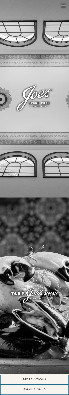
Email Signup (34, 389)
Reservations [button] (34, 379)
